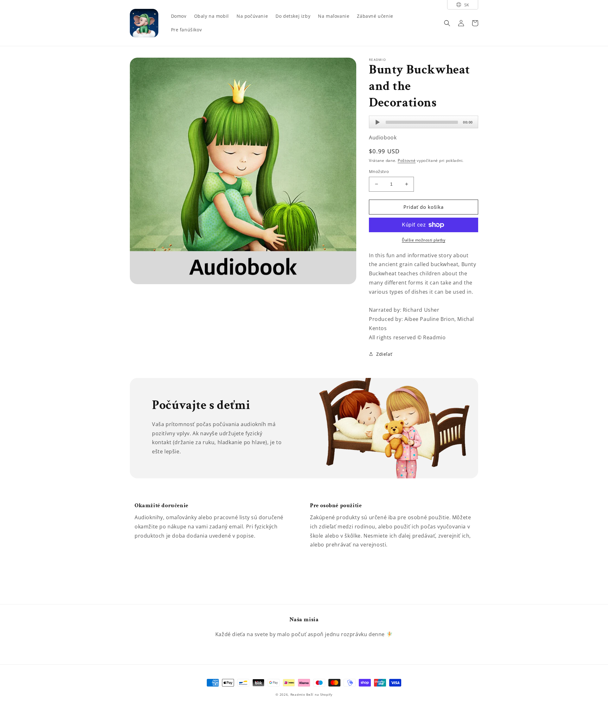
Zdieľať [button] (384, 354)
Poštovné (407, 160)
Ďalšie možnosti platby (423, 240)
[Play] (377, 122)
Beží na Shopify (319, 694)
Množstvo (379, 171)
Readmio (297, 694)
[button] (447, 23)
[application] (423, 122)
